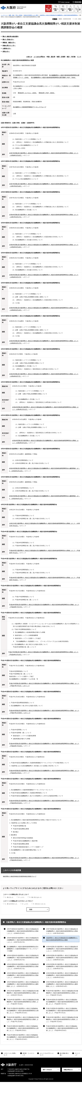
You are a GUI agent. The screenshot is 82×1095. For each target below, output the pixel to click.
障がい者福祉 (19, 15)
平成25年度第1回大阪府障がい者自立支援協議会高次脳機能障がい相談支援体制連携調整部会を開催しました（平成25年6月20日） (62, 1028)
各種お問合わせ (68, 1069)
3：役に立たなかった (35, 897)
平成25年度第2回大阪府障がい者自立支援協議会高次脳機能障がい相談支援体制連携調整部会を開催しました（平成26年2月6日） (22, 1028)
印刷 (56, 19)
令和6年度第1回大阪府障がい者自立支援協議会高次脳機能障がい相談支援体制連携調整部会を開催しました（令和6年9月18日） (62, 949)
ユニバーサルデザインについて (47, 1054)
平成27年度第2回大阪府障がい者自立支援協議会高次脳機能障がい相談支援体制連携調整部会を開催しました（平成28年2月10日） (22, 1011)
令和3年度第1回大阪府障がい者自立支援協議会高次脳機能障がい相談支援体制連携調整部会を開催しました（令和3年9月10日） (62, 975)
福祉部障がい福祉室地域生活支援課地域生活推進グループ (19, 876)
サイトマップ (77, 1054)
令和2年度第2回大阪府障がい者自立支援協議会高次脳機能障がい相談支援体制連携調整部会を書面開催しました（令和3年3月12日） (23, 984)
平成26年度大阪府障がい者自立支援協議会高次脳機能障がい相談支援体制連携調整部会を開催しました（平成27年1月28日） (23, 1019)
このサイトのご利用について (9, 1054)
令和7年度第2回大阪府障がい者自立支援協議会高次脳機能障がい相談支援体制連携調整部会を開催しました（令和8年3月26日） (23, 931)
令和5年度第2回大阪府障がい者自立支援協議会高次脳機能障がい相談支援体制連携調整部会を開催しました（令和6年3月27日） (23, 958)
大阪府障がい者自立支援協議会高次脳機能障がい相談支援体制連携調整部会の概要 (62, 939)
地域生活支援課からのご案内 (31, 15)
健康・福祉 (11, 15)
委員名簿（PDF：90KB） (47, 93)
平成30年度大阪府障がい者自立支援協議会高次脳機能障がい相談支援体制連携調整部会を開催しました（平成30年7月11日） (62, 993)
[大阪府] (13, 7)
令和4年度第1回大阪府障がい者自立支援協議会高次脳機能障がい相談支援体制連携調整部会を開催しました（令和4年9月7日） (62, 966)
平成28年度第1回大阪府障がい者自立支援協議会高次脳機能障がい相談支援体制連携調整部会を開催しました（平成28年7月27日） (62, 1002)
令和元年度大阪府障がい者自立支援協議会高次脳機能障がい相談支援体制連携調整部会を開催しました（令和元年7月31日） (22, 993)
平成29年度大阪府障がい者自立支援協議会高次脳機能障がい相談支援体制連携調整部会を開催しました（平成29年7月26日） (23, 1002)
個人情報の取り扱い (64, 1054)
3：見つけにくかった (39, 904)
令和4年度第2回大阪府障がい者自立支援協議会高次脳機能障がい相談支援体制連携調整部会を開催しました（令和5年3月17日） (23, 966)
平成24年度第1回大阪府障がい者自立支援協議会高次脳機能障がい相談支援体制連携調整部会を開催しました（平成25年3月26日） (22, 1037)
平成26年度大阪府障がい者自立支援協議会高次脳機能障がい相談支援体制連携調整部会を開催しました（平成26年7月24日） (62, 1019)
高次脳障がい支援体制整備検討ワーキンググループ (29, 107)
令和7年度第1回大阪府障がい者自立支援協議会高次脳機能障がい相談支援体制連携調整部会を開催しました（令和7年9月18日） (62, 931)
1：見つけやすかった (11, 904)
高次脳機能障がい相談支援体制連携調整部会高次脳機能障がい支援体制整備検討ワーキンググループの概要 (22, 949)
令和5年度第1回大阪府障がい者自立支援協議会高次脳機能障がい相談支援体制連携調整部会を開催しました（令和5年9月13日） (62, 958)
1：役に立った (9, 897)
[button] (64, 2)
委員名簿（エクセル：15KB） (27, 93)
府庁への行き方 (47, 1069)
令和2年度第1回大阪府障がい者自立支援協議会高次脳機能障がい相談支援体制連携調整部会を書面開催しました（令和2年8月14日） (62, 984)
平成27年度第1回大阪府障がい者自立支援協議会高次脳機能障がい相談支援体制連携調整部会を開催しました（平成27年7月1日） (62, 1011)
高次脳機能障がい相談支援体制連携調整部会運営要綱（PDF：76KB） (53, 77)
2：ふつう (21, 897)
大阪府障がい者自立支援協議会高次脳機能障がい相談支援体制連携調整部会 (59, 15)
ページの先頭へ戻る (79, 1063)
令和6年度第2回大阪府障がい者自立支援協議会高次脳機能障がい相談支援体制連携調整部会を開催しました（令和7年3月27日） (23, 940)
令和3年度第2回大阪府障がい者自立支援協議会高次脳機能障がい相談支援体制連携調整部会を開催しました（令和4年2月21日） (23, 975)
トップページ (4, 15)
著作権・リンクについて (28, 1054)
